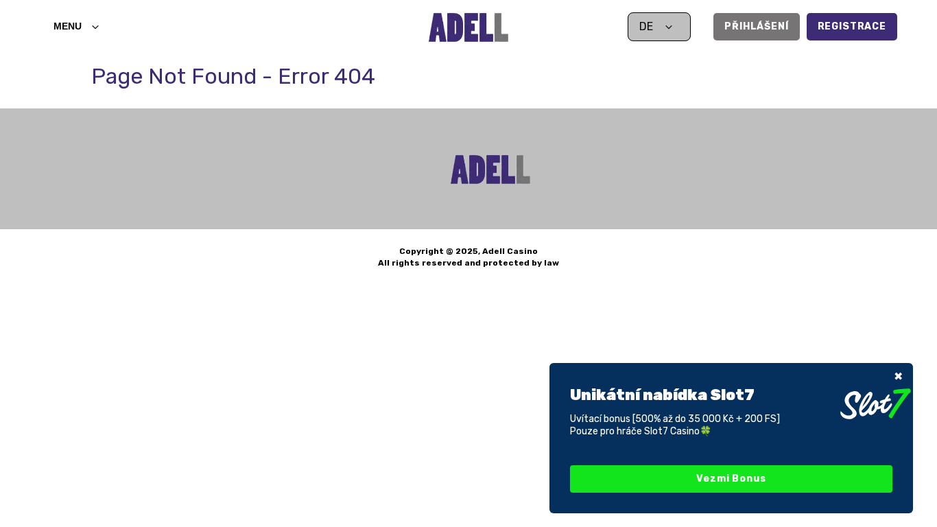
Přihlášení (756, 26)
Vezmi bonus (731, 478)
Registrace (852, 26)
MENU (68, 26)
